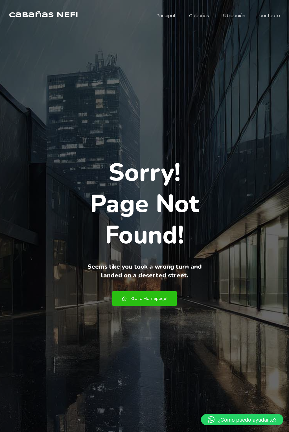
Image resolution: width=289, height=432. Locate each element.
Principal (165, 15)
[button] (242, 419)
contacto (269, 15)
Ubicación (234, 15)
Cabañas (199, 15)
